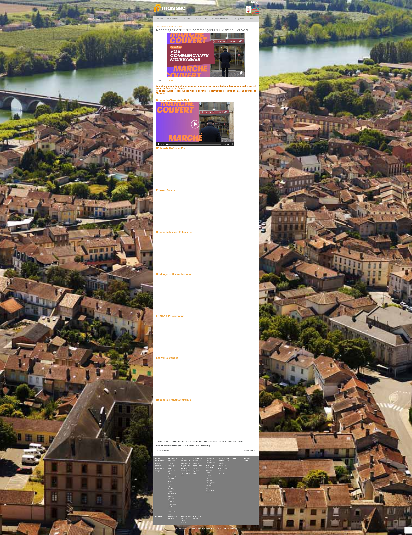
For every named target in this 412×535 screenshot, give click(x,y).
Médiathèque (196, 463)
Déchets (170, 508)
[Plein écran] (231, 144)
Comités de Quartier (223, 468)
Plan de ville (171, 478)
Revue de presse (159, 468)
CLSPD (182, 475)
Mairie (250, 19)
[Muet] (228, 144)
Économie (170, 480)
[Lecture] (159, 144)
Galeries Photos (159, 466)
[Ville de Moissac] (169, 7)
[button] (195, 124)
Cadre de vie (171, 499)
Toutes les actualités (168, 26)
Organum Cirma (210, 490)
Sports (194, 473)
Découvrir (159, 19)
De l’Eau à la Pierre (159, 460)
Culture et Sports (200, 19)
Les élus (233, 458)
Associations (221, 473)
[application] (195, 124)
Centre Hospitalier (185, 468)
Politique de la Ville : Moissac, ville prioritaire (223, 462)
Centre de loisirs (172, 475)
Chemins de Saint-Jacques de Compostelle (210, 483)
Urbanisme (170, 501)
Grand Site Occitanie (160, 462)
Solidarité (186, 19)
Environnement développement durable (172, 504)
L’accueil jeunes (172, 465)
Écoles (169, 473)
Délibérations (159, 516)
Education (170, 463)
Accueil (158, 26)
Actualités (179, 26)
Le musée (208, 473)
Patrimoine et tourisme (219, 19)
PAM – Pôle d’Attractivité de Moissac (172, 490)
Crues (169, 514)
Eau (169, 509)
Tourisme (170, 483)
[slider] (193, 144)
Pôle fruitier (171, 481)
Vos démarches (172, 516)
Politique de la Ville (185, 473)
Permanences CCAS (185, 463)
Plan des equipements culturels (196, 470)
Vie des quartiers (238, 19)
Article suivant (249, 450)
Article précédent (164, 450)
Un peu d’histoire (210, 465)
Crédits (208, 532)
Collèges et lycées (172, 476)
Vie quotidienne (173, 19)
